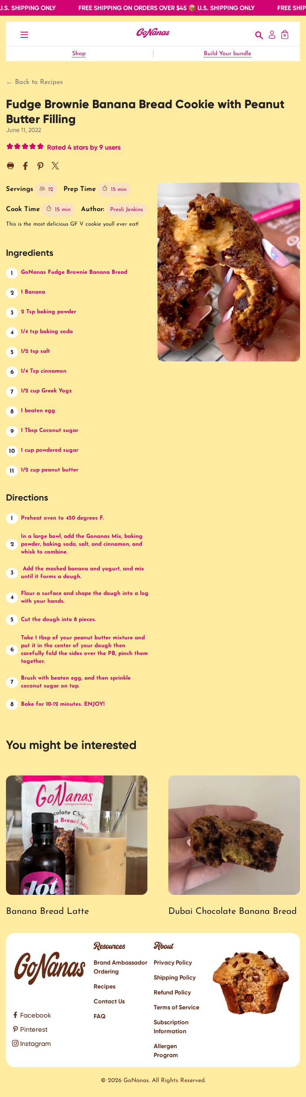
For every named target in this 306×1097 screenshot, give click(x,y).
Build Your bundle (227, 54)
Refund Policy (172, 992)
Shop (78, 54)
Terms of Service (176, 1007)
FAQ (100, 1016)
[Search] (259, 34)
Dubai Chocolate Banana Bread (232, 911)
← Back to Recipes (34, 82)
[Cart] (284, 33)
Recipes (104, 986)
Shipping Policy (175, 977)
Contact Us (109, 1001)
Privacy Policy (173, 962)
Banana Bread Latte (47, 911)
